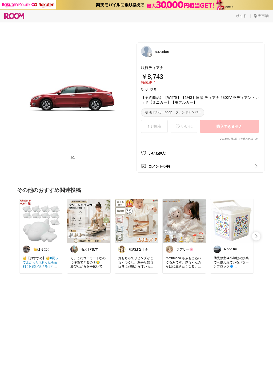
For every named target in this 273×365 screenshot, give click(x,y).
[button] (146, 51)
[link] (41, 220)
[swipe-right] (256, 236)
